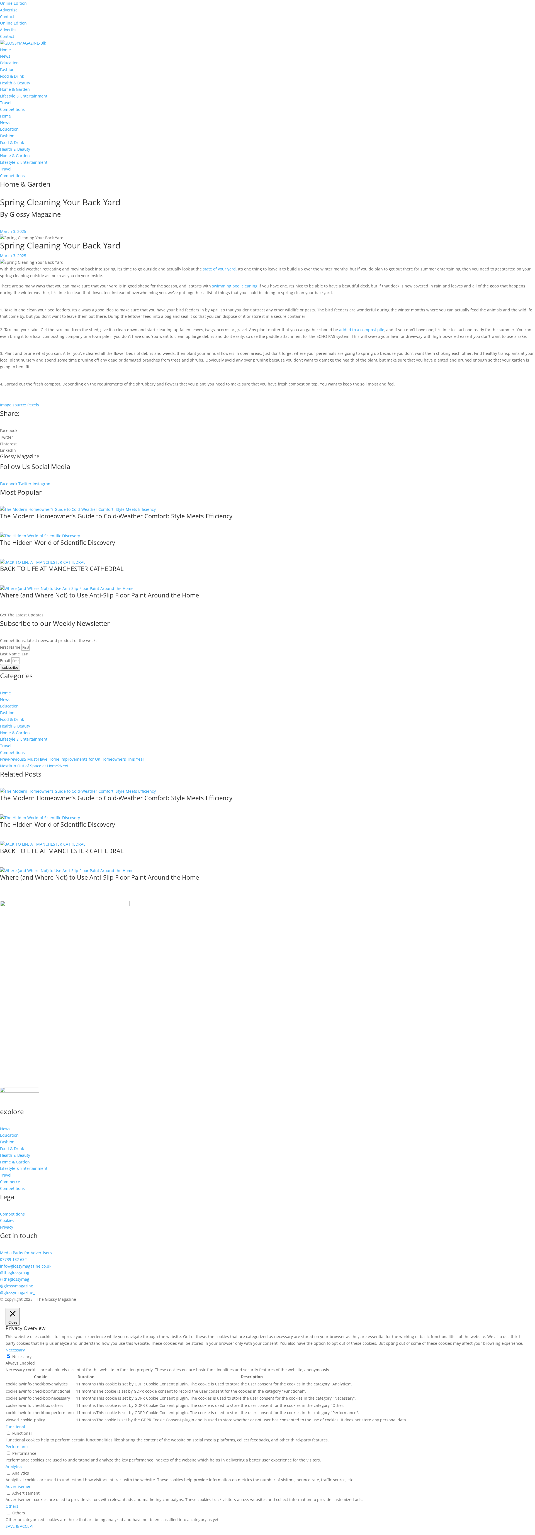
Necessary (21, 1356)
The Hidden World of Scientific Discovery (57, 542)
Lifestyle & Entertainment (23, 96)
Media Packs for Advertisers (26, 1252)
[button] (267, 430)
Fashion (7, 69)
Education (9, 62)
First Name (10, 647)
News (5, 56)
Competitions (12, 109)
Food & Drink (12, 76)
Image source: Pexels (19, 404)
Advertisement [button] (19, 1486)
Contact (7, 16)
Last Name (10, 654)
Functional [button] (15, 1426)
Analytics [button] (14, 1466)
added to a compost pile (361, 329)
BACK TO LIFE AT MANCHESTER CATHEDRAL (61, 568)
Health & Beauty (15, 83)
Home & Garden (15, 89)
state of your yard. (220, 269)
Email (5, 660)
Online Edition (13, 3)
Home (5, 49)
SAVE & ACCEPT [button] (20, 1526)
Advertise (9, 10)
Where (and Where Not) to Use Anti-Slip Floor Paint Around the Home (99, 595)
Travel (5, 102)
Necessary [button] (15, 1350)
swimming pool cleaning (234, 286)
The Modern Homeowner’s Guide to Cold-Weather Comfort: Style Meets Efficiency (116, 516)
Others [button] (12, 1506)
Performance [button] (18, 1446)
